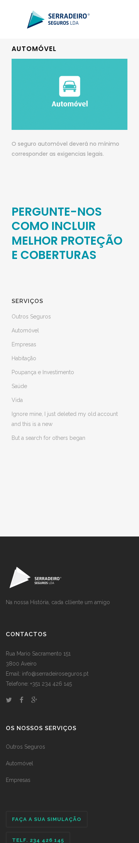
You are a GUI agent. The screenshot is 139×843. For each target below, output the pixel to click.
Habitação (24, 358)
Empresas (24, 344)
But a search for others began (48, 438)
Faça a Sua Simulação (46, 819)
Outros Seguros (31, 316)
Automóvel (25, 330)
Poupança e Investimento (43, 372)
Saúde (19, 386)
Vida (17, 400)
